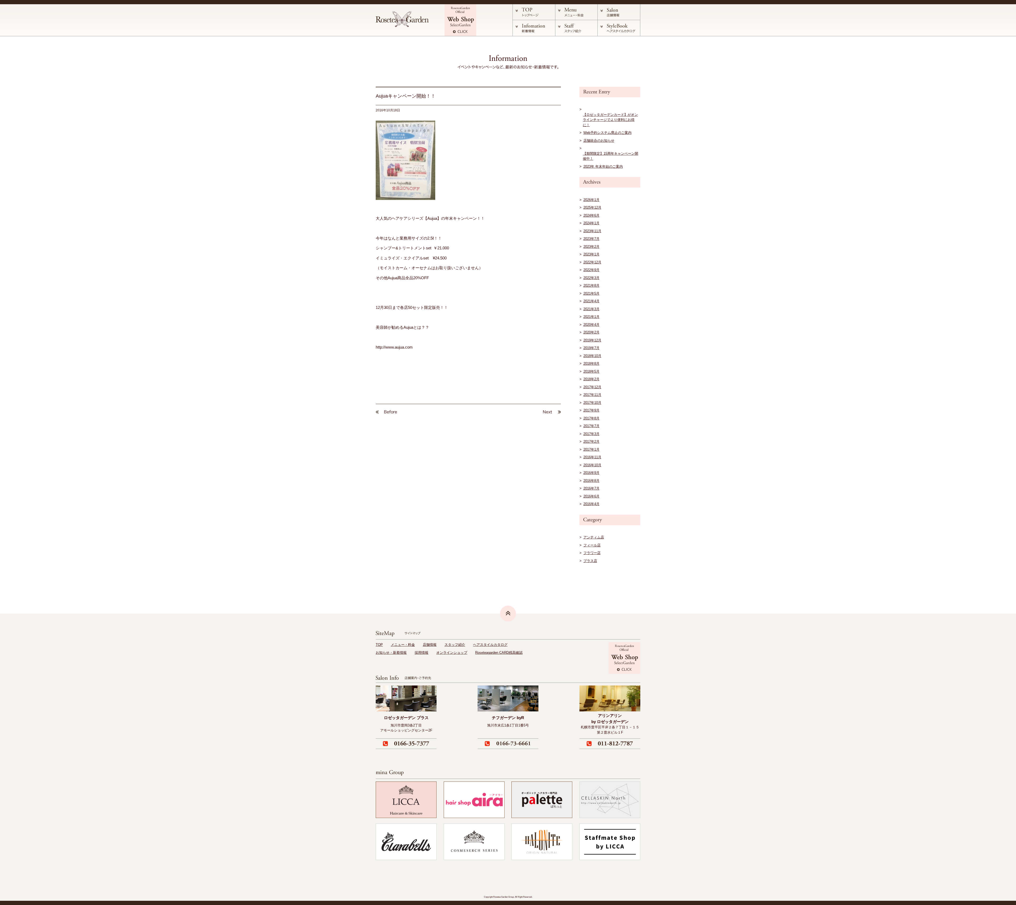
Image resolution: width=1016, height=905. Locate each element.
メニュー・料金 (403, 645)
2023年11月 (592, 231)
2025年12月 (592, 207)
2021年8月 (591, 285)
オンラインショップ (451, 653)
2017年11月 (592, 395)
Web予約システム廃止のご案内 (607, 133)
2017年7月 (591, 426)
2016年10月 (592, 465)
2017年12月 (592, 387)
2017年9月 (591, 410)
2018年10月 (592, 356)
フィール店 (592, 545)
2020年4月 (591, 325)
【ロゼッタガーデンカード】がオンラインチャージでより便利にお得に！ (610, 120)
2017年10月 (592, 403)
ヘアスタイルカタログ (490, 645)
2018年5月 (591, 371)
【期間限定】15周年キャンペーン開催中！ (610, 156)
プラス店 (590, 561)
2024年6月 (591, 215)
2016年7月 (591, 488)
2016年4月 (591, 504)
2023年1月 (591, 254)
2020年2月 (591, 332)
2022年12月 (592, 262)
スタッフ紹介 (454, 645)
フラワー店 (592, 553)
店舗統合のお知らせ (598, 141)
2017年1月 (591, 449)
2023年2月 (591, 247)
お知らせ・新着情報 (391, 653)
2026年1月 (591, 200)
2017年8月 (591, 418)
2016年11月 (592, 457)
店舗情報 (430, 645)
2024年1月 (591, 223)
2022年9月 (591, 270)
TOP (379, 645)
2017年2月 (591, 442)
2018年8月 (591, 363)
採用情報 (421, 653)
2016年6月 (591, 496)
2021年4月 (591, 301)
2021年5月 (591, 293)
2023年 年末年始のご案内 (603, 166)
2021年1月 (591, 317)
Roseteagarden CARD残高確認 (499, 653)
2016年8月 (591, 481)
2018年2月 (591, 379)
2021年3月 (591, 309)
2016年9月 (591, 473)
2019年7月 (591, 348)
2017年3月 (591, 434)
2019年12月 (592, 340)
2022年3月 (591, 278)
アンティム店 (593, 537)
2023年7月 (591, 239)
